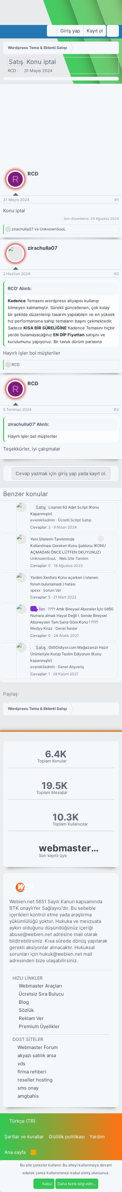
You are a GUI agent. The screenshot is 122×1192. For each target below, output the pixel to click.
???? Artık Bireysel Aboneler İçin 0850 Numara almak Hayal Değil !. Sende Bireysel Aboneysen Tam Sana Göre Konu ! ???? (72, 615)
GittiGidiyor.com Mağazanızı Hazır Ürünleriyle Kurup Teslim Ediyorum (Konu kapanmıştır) (69, 654)
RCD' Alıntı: (20, 288)
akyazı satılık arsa (37, 1055)
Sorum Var (52, 590)
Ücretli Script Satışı (74, 520)
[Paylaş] (108, 200)
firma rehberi (32, 1072)
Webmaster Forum (38, 1047)
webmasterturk (70, 848)
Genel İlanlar (66, 628)
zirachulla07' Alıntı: (28, 424)
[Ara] (113, 31)
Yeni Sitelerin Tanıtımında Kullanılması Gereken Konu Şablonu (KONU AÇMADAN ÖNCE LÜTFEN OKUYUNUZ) (68, 545)
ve (39, 229)
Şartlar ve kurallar (24, 1137)
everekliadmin (42, 520)
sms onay (28, 1088)
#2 (116, 273)
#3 (116, 409)
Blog (23, 1002)
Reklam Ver (31, 1018)
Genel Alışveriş (71, 666)
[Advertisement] (61, 124)
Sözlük (26, 1010)
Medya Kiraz (41, 628)
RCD (12, 70)
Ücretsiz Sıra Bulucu (41, 994)
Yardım (97, 1137)
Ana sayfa (15, 1152)
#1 (116, 199)
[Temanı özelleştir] (52, 31)
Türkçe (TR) (21, 1121)
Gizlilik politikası (67, 1137)
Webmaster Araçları (40, 986)
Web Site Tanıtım (73, 558)
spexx (35, 590)
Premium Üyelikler (39, 1026)
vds (21, 1063)
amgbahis (28, 1096)
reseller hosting (35, 1080)
